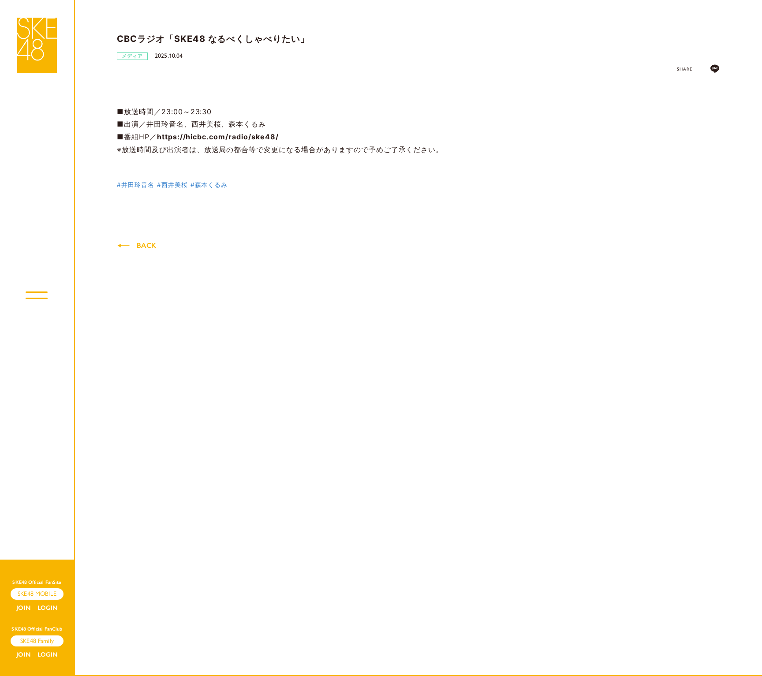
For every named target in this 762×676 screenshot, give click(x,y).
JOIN (23, 608)
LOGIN (47, 608)
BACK (146, 245)
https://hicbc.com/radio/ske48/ (218, 136)
